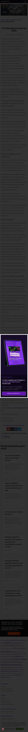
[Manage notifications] (3, 729)
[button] (26, 336)
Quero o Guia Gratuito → (14, 393)
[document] (14, 366)
